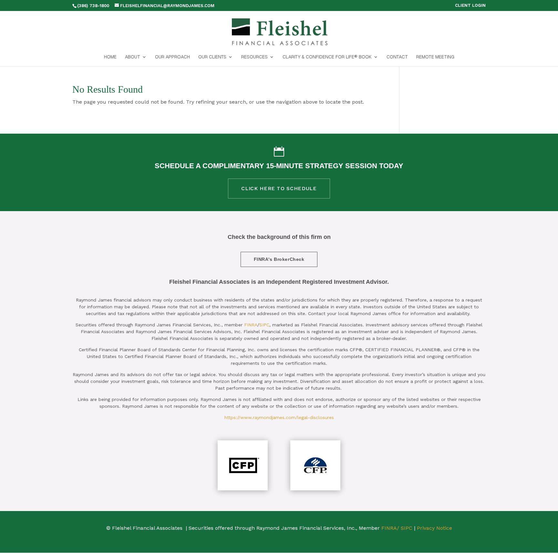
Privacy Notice (434, 528)
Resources (254, 57)
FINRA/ (390, 528)
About (132, 57)
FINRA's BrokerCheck (279, 259)
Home (110, 57)
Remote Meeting (435, 57)
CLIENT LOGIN (470, 5)
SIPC (264, 324)
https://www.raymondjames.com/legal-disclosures (279, 417)
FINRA (250, 324)
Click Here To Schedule (278, 188)
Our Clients (212, 57)
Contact (397, 57)
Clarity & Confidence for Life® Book (327, 57)
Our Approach (172, 57)
